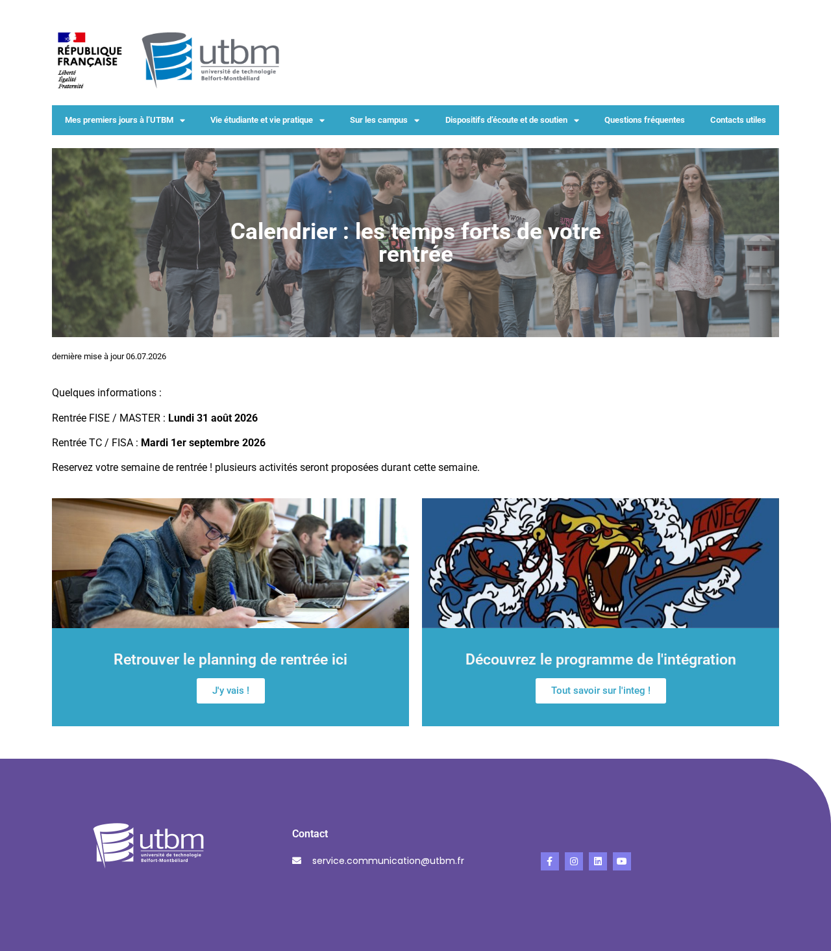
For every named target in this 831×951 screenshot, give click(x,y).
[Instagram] (574, 861)
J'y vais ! (230, 690)
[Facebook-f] (550, 861)
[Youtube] (622, 861)
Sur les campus (379, 120)
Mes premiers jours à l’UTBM (119, 120)
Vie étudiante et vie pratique (261, 120)
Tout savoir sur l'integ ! (601, 690)
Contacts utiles (738, 120)
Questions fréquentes (644, 120)
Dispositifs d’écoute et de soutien (506, 120)
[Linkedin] (598, 861)
